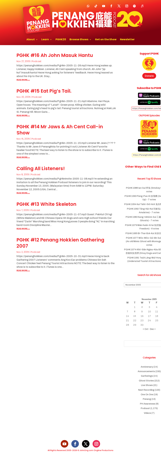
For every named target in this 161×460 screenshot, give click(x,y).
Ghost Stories (146, 381)
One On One (147, 394)
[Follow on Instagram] (127, 6)
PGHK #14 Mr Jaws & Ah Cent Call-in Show (60, 129)
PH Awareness (147, 404)
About (30, 39)
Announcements (146, 371)
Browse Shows (78, 39)
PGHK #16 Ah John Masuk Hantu (55, 55)
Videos (147, 413)
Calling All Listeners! (41, 168)
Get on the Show (106, 39)
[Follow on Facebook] (111, 6)
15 (134, 316)
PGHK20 (61, 39)
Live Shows (147, 385)
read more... (23, 79)
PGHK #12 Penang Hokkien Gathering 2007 (60, 242)
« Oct (145, 329)
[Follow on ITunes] (142, 6)
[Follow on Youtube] (103, 6)
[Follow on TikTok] (96, 6)
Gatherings (147, 376)
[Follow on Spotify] (134, 6)
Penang (147, 399)
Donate (149, 76)
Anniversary (147, 367)
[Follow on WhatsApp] (88, 6)
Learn (45, 39)
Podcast (36, 61)
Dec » (153, 329)
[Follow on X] (119, 6)
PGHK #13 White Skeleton (46, 204)
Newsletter (127, 39)
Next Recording (146, 390)
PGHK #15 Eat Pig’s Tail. (44, 91)
